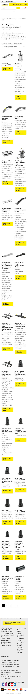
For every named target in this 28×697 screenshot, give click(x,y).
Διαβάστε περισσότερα (19, 97)
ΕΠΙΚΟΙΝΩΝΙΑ (5, 656)
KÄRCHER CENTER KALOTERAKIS (20, 4)
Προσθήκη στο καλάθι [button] (6, 69)
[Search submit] (18, 8)
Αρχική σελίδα (5, 19)
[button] (14, 11)
